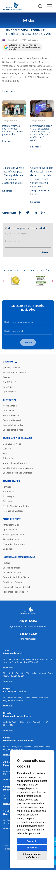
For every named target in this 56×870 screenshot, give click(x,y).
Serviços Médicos (11, 367)
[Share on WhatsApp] (43, 213)
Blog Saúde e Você (12, 444)
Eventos (7, 448)
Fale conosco (9, 391)
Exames (6, 377)
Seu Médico (8, 382)
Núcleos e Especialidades (15, 372)
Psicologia (7, 501)
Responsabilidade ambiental (16, 587)
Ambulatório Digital (12, 524)
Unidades (7, 549)
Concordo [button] (32, 841)
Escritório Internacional (14, 544)
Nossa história (10, 405)
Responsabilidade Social (14, 592)
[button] (3, 280)
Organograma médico (13, 425)
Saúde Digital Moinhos (13, 534)
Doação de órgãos (11, 567)
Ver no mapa (8, 667)
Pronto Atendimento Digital (16, 506)
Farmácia (7, 487)
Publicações (8, 458)
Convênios (8, 387)
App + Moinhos (10, 529)
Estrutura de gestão (12, 420)
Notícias (7, 453)
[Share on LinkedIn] (35, 213)
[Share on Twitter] (27, 213)
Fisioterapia (8, 496)
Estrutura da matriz (12, 415)
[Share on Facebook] (20, 213)
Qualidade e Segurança (14, 582)
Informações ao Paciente (15, 463)
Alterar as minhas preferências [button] (32, 856)
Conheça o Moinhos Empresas (17, 472)
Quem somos (9, 410)
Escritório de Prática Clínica (16, 577)
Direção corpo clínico (13, 430)
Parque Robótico (11, 539)
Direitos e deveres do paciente (18, 468)
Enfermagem (9, 491)
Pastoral (7, 563)
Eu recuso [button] (32, 847)
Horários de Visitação (13, 511)
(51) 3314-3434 (28, 621)
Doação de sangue (12, 572)
